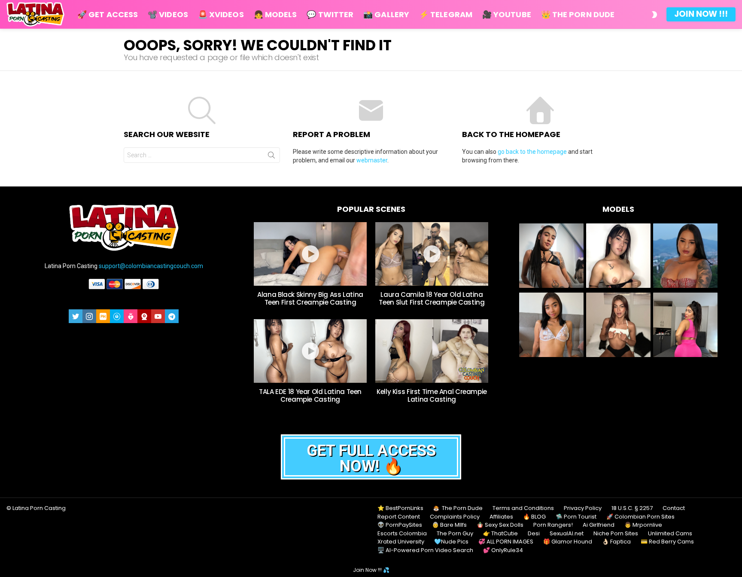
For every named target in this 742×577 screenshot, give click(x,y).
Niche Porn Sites (615, 533)
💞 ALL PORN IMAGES (505, 541)
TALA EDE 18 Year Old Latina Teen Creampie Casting (310, 395)
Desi (534, 533)
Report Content (398, 516)
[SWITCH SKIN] (654, 14)
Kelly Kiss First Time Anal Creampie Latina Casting (432, 395)
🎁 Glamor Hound (567, 541)
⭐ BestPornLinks (400, 508)
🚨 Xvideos (221, 14)
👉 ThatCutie (500, 533)
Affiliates (501, 516)
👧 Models (275, 14)
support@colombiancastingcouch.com (151, 266)
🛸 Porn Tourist (576, 516)
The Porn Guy (455, 533)
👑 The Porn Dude (577, 14)
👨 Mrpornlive (643, 525)
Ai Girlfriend (598, 525)
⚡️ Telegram (445, 14)
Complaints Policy (455, 516)
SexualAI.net (567, 533)
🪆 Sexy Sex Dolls (500, 525)
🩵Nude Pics (451, 541)
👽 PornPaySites (399, 525)
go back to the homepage (532, 151)
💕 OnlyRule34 (503, 550)
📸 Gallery (386, 14)
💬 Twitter (330, 14)
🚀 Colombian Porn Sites (640, 516)
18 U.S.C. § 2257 (632, 508)
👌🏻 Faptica (616, 541)
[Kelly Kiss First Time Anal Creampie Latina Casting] (431, 351)
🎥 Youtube (506, 14)
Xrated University (400, 541)
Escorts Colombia (402, 533)
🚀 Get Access (107, 14)
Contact (674, 508)
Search (271, 155)
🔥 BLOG (534, 516)
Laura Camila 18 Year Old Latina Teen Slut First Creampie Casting (431, 298)
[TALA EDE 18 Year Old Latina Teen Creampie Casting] (310, 351)
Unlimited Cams (670, 533)
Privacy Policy (583, 508)
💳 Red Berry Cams (667, 541)
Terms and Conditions (523, 508)
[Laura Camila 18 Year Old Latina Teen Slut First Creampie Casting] (431, 254)
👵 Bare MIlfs (449, 525)
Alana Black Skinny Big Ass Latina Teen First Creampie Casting (310, 298)
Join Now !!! (701, 14)
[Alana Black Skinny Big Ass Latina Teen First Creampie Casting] (310, 254)
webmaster (371, 160)
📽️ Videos (168, 14)
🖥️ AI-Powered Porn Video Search (425, 550)
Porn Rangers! (553, 525)
